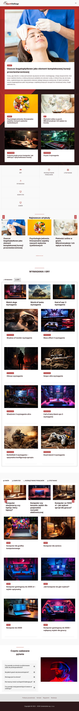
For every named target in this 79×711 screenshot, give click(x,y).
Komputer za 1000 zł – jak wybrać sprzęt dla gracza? (63, 505)
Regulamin (46, 698)
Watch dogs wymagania (11, 303)
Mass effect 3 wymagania (54, 338)
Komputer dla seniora (52, 546)
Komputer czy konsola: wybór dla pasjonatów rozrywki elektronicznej (38, 507)
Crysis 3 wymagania (51, 155)
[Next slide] (75, 217)
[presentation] (39, 35)
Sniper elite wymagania (53, 376)
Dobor (8, 542)
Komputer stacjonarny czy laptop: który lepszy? (13, 506)
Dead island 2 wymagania (54, 455)
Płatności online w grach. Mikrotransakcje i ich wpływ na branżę (55, 121)
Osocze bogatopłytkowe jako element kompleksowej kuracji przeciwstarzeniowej (13, 243)
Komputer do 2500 (14, 628)
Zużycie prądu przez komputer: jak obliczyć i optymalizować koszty (20, 156)
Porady (9, 65)
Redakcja (54, 698)
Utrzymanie (10, 152)
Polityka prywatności (28, 698)
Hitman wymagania (15, 376)
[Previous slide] (3, 217)
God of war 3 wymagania (60, 303)
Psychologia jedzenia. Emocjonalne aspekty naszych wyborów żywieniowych (20, 121)
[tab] (36, 255)
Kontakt (39, 698)
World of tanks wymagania (37, 303)
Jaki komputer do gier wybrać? (56, 587)
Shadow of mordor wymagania (19, 338)
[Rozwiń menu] (75, 3)
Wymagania (47, 152)
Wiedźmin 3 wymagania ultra (19, 414)
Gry (45, 116)
